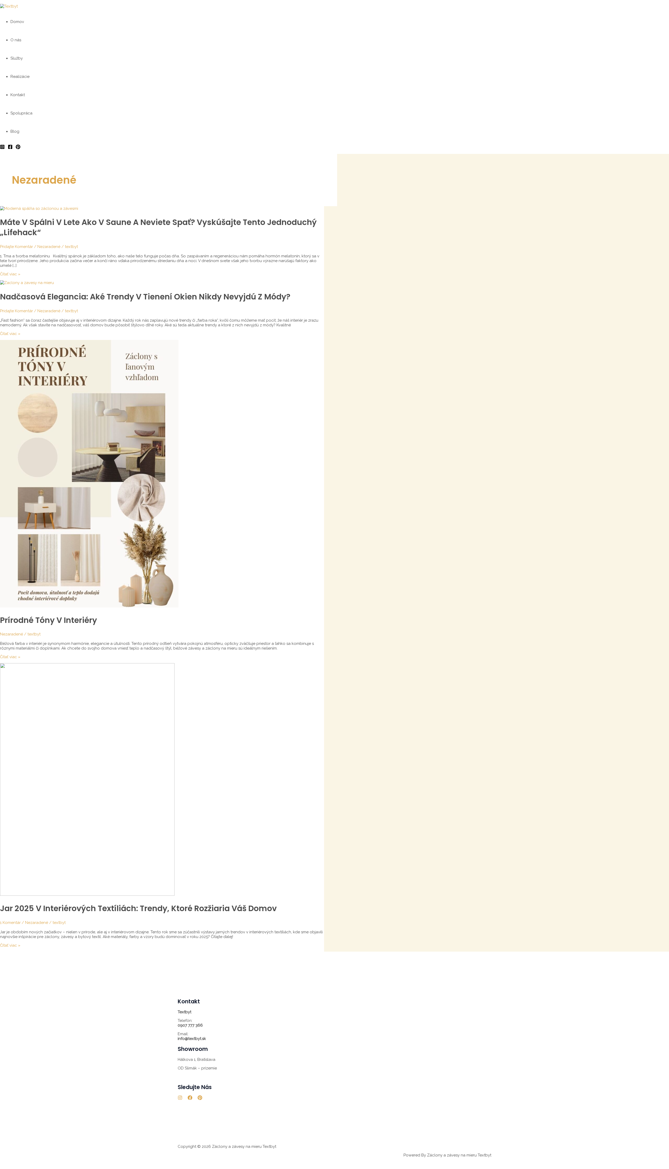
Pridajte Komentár (16, 246)
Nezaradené (48, 246)
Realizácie (20, 76)
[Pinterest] (18, 148)
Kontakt (17, 94)
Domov (17, 21)
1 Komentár (10, 922)
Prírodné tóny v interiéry (48, 620)
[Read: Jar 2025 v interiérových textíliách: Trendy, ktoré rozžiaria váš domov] (87, 894)
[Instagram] (2, 148)
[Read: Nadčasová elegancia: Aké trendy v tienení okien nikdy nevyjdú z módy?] (27, 282)
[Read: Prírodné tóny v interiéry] (89, 606)
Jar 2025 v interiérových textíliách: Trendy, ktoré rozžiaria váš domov (138, 908)
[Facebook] (10, 148)
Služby (16, 58)
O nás (15, 40)
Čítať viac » (10, 274)
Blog (14, 131)
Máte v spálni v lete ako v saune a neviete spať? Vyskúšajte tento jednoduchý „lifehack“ (158, 227)
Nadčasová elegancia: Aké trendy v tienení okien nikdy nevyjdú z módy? (145, 296)
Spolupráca (21, 113)
